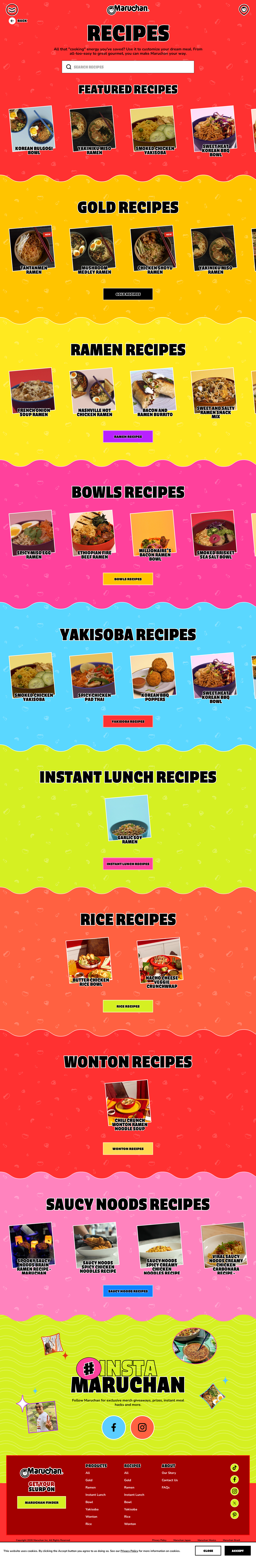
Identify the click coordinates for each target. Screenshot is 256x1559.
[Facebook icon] (114, 1427)
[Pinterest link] (234, 1515)
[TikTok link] (234, 1467)
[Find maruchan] (244, 10)
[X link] (234, 1503)
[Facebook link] (234, 1479)
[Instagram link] (234, 1491)
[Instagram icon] (142, 1427)
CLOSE (208, 1551)
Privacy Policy (129, 1551)
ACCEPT (238, 1551)
